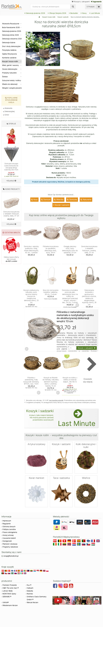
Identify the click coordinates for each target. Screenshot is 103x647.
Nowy (84, 13)
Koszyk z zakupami (81, 2)
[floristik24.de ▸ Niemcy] (69, 541)
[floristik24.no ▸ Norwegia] (69, 544)
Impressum (7, 521)
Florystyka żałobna (9, 50)
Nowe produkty (12, 189)
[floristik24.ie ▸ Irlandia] (55, 544)
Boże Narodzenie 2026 (11, 27)
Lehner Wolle (8, 591)
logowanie (97, 2)
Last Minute (95, 13)
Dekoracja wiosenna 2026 (12, 39)
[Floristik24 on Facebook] (55, 586)
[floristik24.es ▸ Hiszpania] (79, 541)
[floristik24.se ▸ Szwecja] (79, 544)
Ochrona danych (9, 527)
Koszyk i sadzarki (63, 17)
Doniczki (46, 199)
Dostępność (7, 541)
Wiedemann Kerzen (10, 605)
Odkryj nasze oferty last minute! (11, 259)
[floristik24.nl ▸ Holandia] (74, 544)
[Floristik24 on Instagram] (60, 586)
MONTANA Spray (9, 594)
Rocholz (30, 594)
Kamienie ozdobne (9, 58)
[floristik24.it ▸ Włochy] (60, 544)
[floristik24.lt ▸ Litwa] (65, 544)
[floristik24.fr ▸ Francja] (93, 541)
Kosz (35, 199)
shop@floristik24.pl (11, 556)
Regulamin (7, 524)
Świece (5, 77)
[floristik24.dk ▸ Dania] (74, 541)
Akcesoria (8, 108)
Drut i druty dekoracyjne (11, 46)
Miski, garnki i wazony (10, 65)
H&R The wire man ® (11, 588)
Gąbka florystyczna (9, 54)
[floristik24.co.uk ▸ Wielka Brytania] (98, 541)
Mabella (30, 591)
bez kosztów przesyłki (56, 400)
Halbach (30, 588)
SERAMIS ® (7, 597)
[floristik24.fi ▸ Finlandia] (89, 541)
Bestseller (74, 13)
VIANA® (6, 602)
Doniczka (73, 199)
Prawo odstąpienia (10, 532)
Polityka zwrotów (9, 529)
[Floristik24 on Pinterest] (66, 586)
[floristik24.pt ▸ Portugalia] (84, 541)
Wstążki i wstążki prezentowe (12, 88)
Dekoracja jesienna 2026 (35, 13)
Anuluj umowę (8, 535)
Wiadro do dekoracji (9, 84)
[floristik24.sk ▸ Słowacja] (84, 544)
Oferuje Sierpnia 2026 (57, 13)
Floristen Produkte (10, 585)
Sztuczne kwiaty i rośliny (11, 80)
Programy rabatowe (10, 547)
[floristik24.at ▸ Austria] (55, 541)
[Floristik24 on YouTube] (71, 586)
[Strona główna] (39, 17)
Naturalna (86, 199)
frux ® (29, 585)
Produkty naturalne (9, 73)
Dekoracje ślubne (8, 43)
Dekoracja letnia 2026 (10, 35)
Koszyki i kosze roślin (48, 17)
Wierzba (59, 199)
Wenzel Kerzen (32, 602)
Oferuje (12, 124)
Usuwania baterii (9, 538)
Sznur (6, 115)
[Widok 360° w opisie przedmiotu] (77, 305)
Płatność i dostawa (10, 544)
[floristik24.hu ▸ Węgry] (93, 544)
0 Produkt (90, 7)
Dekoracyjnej (9, 111)
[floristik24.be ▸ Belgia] (60, 541)
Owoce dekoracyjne (9, 69)
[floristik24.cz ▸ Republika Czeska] (89, 544)
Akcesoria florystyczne (10, 24)
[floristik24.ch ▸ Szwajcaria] (65, 541)
